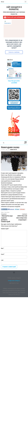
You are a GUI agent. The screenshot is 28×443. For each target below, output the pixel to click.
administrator (13, 149)
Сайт (2, 260)
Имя (2, 248)
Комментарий (5, 228)
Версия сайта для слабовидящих (15, 17)
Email (2, 254)
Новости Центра (6, 212)
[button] (14, 272)
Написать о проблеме (14, 52)
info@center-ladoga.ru (14, 280)
